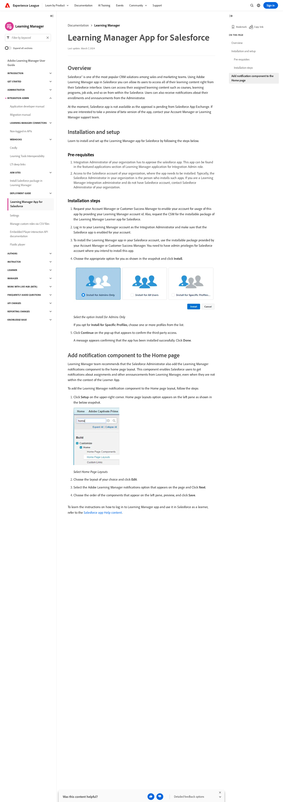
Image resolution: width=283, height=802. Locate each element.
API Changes (14, 303)
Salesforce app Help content (103, 512)
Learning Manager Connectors (28, 122)
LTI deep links (17, 164)
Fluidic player (17, 244)
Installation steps (243, 68)
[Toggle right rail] (231, 16)
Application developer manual (27, 106)
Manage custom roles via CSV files (29, 224)
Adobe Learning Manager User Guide (26, 63)
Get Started (14, 81)
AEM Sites (15, 172)
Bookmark (241, 26)
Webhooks (16, 139)
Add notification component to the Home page (252, 78)
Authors (12, 253)
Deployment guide (20, 193)
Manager (12, 278)
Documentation (78, 25)
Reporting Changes (18, 311)
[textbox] (28, 37)
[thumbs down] (159, 796)
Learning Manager (107, 25)
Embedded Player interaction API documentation (29, 234)
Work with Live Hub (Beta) (22, 286)
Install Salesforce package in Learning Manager (26, 183)
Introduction (15, 73)
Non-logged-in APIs (21, 131)
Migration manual (20, 115)
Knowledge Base (17, 319)
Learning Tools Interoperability (27, 156)
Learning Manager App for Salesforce (26, 204)
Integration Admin (18, 98)
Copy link (259, 26)
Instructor (14, 261)
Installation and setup (243, 51)
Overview (237, 43)
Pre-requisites (241, 59)
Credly (13, 148)
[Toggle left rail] (51, 16)
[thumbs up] (151, 796)
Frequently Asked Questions (24, 294)
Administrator (16, 89)
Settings (14, 215)
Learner (12, 270)
